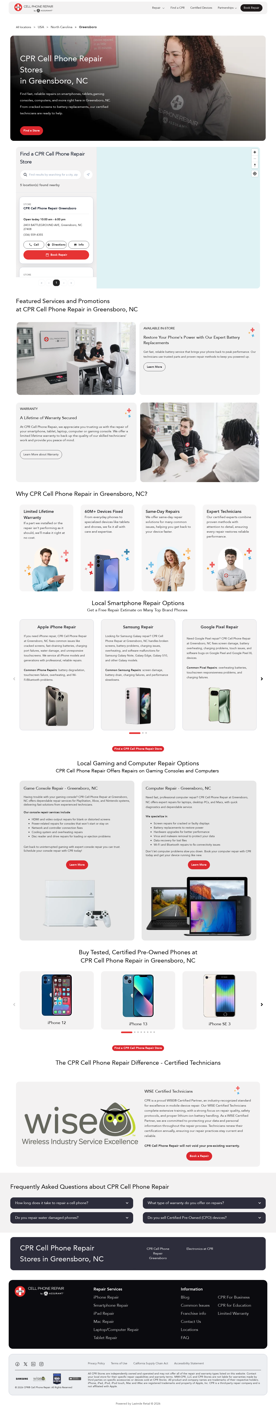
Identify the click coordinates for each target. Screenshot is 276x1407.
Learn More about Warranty (41, 454)
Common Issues (195, 1305)
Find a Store (31, 131)
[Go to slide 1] (134, 733)
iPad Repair (104, 1313)
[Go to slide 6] (148, 1032)
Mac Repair (104, 1321)
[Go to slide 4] (141, 1032)
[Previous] (14, 678)
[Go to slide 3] (146, 733)
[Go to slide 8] (154, 1032)
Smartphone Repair (111, 1305)
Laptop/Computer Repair (116, 1329)
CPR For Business (234, 1297)
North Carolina (61, 27)
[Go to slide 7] (151, 1032)
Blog (185, 1297)
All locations (23, 27)
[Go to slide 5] (144, 1032)
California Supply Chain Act (150, 1363)
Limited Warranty (233, 1313)
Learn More (154, 367)
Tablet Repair (105, 1337)
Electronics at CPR (199, 1249)
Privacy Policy (96, 1363)
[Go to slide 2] (143, 733)
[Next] (262, 678)
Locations (189, 1329)
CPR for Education (234, 1305)
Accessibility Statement (189, 1363)
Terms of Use (119, 1363)
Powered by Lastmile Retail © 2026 (138, 1404)
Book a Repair (199, 1156)
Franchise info (193, 1313)
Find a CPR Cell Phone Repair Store (138, 749)
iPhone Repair (106, 1297)
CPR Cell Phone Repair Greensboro (158, 1253)
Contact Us (191, 1321)
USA (41, 27)
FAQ (185, 1337)
